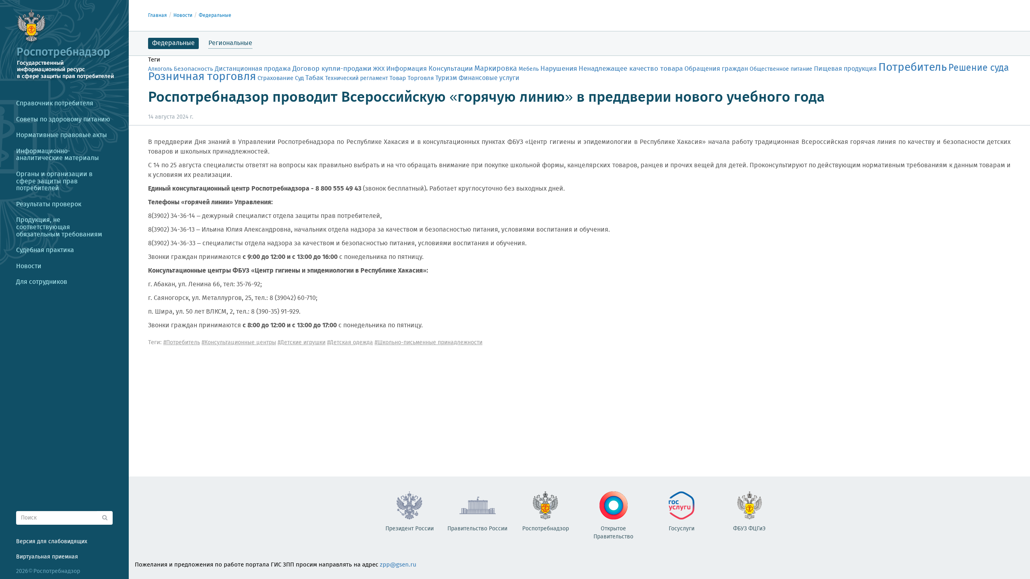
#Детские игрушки (301, 342)
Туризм (446, 78)
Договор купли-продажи (332, 69)
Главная (157, 15)
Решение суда (978, 68)
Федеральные (215, 15)
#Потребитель (181, 342)
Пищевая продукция (845, 69)
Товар (397, 78)
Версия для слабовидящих (51, 541)
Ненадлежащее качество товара (631, 69)
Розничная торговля (202, 77)
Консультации (450, 69)
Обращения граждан (716, 69)
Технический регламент (356, 78)
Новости (182, 15)
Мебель (529, 69)
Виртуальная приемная (47, 556)
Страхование (275, 78)
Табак (314, 78)
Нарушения (558, 69)
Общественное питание (781, 69)
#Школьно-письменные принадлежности (428, 342)
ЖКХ (379, 69)
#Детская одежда (350, 342)
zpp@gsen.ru (398, 565)
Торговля (421, 78)
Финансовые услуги (489, 78)
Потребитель (912, 67)
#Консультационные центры (239, 342)
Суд (299, 78)
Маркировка (495, 68)
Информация (406, 69)
